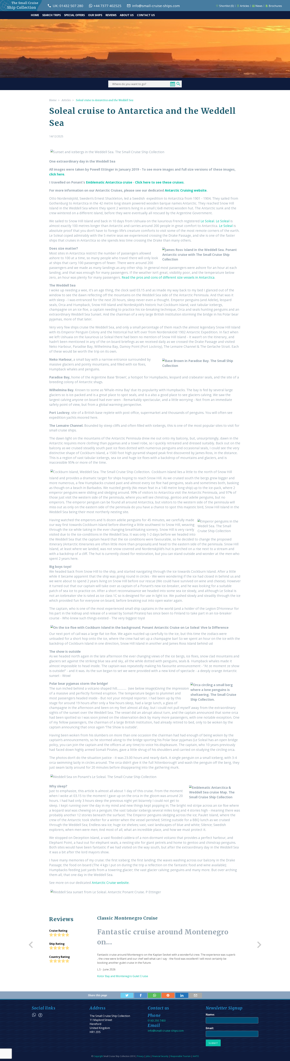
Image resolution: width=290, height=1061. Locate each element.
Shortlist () (226, 6)
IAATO (196, 1056)
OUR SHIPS (95, 15)
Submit (213, 1043)
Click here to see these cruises (159, 182)
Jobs (148, 1056)
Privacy (140, 1056)
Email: (210, 1028)
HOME (35, 15)
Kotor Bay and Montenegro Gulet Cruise (122, 976)
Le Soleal (207, 221)
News (258, 6)
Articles (244, 6)
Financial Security (160, 1056)
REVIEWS (111, 15)
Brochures (275, 6)
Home (53, 100)
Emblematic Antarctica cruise (109, 182)
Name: (210, 1014)
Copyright (98, 1056)
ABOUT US (127, 15)
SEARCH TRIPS (51, 15)
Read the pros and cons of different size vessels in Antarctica (168, 277)
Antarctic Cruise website (110, 882)
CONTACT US (146, 15)
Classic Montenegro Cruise (127, 918)
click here (56, 174)
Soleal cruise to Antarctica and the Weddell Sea (104, 100)
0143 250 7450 (157, 1020)
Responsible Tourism (181, 1056)
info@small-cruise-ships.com (166, 1030)
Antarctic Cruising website (186, 190)
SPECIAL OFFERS (74, 15)
